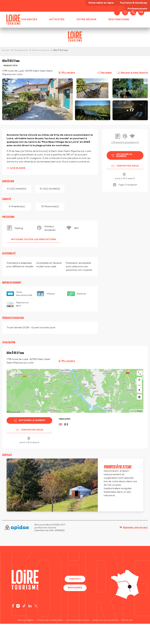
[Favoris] (125, 12)
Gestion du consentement (105, 620)
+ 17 (130, 110)
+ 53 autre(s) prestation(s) (125, 142)
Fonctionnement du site (77, 620)
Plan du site (127, 620)
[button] (133, 12)
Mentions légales (26, 620)
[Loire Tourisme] (13, 19)
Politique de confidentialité (50, 620)
